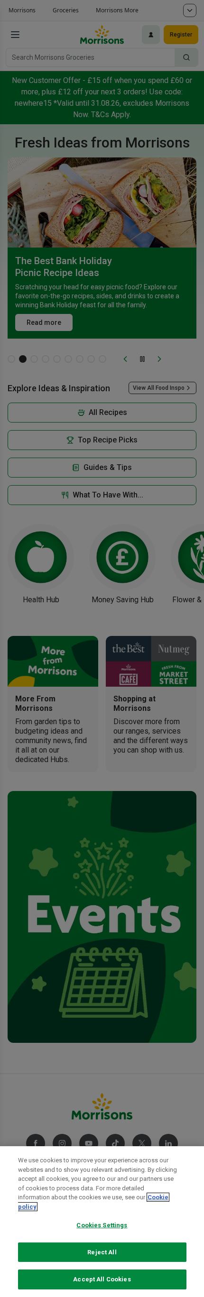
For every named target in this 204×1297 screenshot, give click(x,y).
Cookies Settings (101, 1225)
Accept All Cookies (101, 1279)
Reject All (101, 1252)
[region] (102, 1221)
